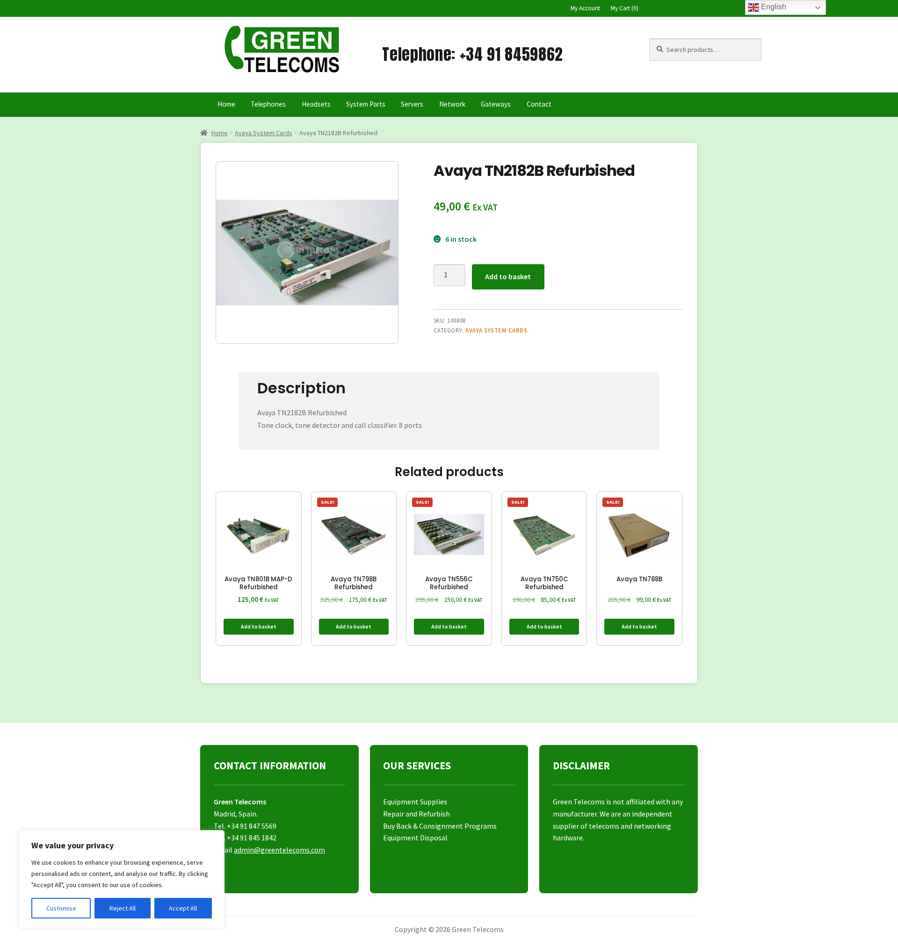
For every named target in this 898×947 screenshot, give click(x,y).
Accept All (183, 908)
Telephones (268, 104)
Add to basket (508, 276)
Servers (412, 104)
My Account (585, 8)
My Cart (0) (624, 8)
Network (452, 104)
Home (226, 104)
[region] (121, 879)
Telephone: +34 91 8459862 (472, 54)
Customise (61, 908)
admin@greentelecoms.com (279, 849)
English (772, 7)
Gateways (496, 104)
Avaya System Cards (263, 133)
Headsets (316, 104)
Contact (539, 104)
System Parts (365, 104)
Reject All (122, 908)
